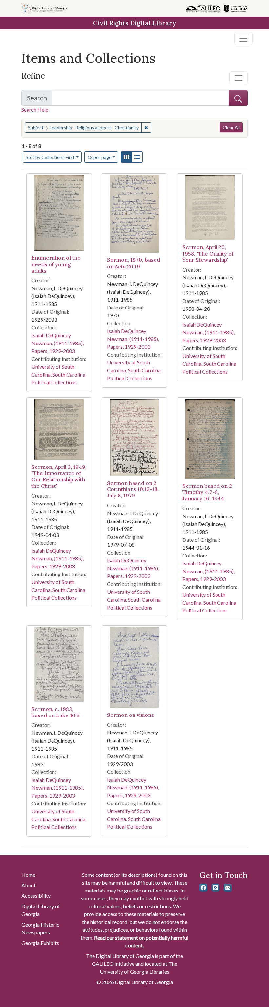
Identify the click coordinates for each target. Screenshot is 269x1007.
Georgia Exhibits (40, 943)
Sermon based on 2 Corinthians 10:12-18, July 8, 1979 (133, 489)
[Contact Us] (228, 888)
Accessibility (36, 895)
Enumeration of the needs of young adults (56, 264)
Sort (50, 157)
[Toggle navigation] (243, 38)
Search (39, 100)
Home (28, 875)
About (28, 885)
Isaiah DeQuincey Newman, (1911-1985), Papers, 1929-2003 (57, 343)
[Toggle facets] (238, 77)
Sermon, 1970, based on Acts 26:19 (133, 262)
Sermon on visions (130, 715)
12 (99, 157)
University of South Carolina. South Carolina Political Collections (58, 374)
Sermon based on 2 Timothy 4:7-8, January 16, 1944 (207, 492)
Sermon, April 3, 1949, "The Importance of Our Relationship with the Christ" (59, 476)
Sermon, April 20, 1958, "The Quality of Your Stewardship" (208, 253)
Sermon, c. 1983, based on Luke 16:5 (55, 712)
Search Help (35, 109)
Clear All (231, 127)
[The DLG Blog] (215, 888)
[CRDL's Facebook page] (203, 888)
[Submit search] (238, 98)
